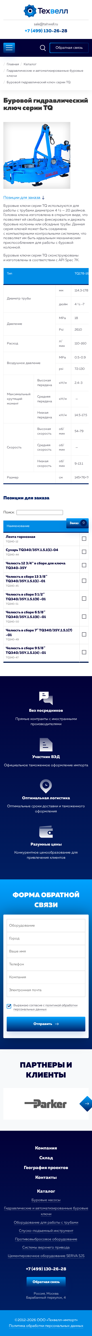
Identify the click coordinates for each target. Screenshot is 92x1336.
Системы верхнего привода (46, 1247)
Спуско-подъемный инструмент (46, 1231)
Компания (46, 1148)
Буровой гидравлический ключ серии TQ (39, 82)
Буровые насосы (46, 1200)
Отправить (43, 1024)
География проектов (46, 1167)
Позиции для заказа (21, 198)
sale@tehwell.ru (46, 24)
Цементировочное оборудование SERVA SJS (46, 1256)
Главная (13, 64)
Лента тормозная (20, 537)
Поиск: (9, 512)
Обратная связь (46, 1282)
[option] (46, 1104)
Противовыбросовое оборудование (46, 1239)
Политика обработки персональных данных (46, 1326)
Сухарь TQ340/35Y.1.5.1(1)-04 (32, 550)
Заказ (77, 523)
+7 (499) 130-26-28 (46, 31)
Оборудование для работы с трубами (46, 1222)
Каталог (30, 64)
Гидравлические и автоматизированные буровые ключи (45, 73)
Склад (46, 1158)
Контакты (46, 1177)
